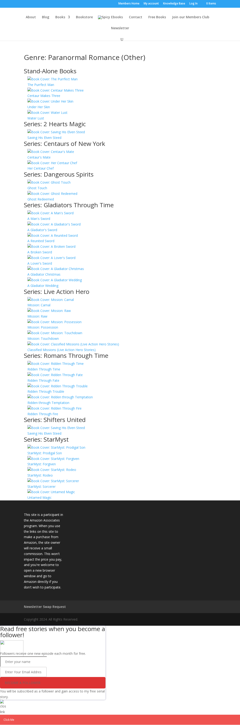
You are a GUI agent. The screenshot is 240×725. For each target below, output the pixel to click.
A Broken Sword (39, 252)
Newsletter (120, 28)
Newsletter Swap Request (45, 606)
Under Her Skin (38, 107)
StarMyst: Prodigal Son (44, 453)
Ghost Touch (37, 188)
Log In (193, 3)
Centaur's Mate (39, 157)
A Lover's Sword (39, 263)
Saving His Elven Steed (44, 137)
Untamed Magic (39, 497)
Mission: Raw (37, 316)
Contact (135, 17)
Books (60, 17)
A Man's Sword (38, 218)
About (31, 17)
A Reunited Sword (40, 241)
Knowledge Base (174, 3)
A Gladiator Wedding (42, 285)
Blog (45, 17)
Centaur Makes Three (43, 95)
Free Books (157, 17)
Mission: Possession (42, 327)
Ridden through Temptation (48, 402)
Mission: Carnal (38, 305)
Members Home (128, 3)
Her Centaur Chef (40, 168)
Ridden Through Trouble (45, 391)
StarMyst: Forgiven (41, 464)
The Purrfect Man (40, 84)
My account (151, 3)
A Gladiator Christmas (43, 274)
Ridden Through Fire (42, 414)
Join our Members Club (190, 17)
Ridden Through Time (43, 369)
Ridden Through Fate (43, 380)
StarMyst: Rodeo (40, 475)
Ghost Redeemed (40, 199)
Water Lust (35, 118)
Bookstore (84, 17)
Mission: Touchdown (43, 338)
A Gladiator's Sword (42, 230)
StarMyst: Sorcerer (41, 486)
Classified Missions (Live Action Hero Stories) (61, 350)
